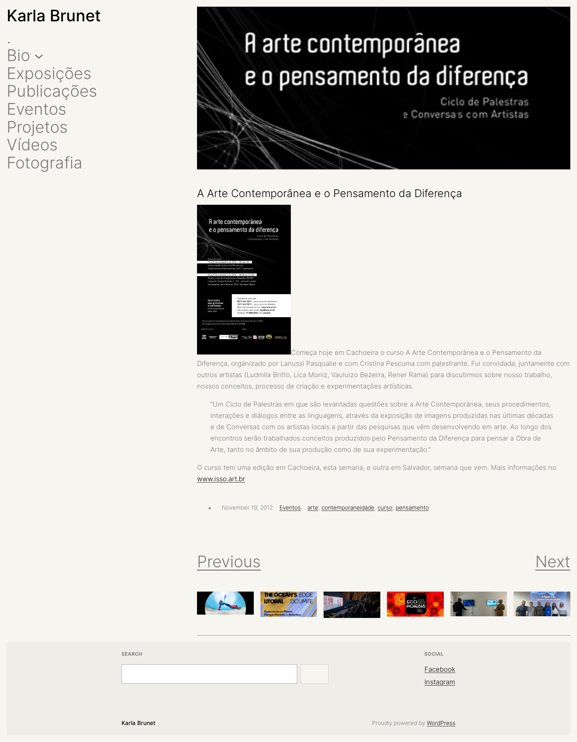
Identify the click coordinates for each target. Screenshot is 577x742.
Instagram (439, 682)
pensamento (412, 507)
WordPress (441, 723)
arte (313, 507)
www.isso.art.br (221, 479)
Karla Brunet (54, 15)
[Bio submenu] (39, 55)
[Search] (315, 674)
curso (385, 507)
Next (552, 561)
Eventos (290, 507)
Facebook (439, 669)
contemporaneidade (348, 507)
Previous (229, 561)
